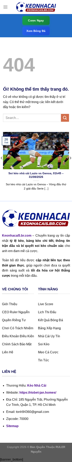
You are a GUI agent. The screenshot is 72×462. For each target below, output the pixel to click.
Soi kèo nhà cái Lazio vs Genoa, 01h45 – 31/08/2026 (36, 175)
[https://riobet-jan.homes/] (36, 7)
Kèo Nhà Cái (36, 385)
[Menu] (5, 7)
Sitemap (12, 426)
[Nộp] (65, 118)
